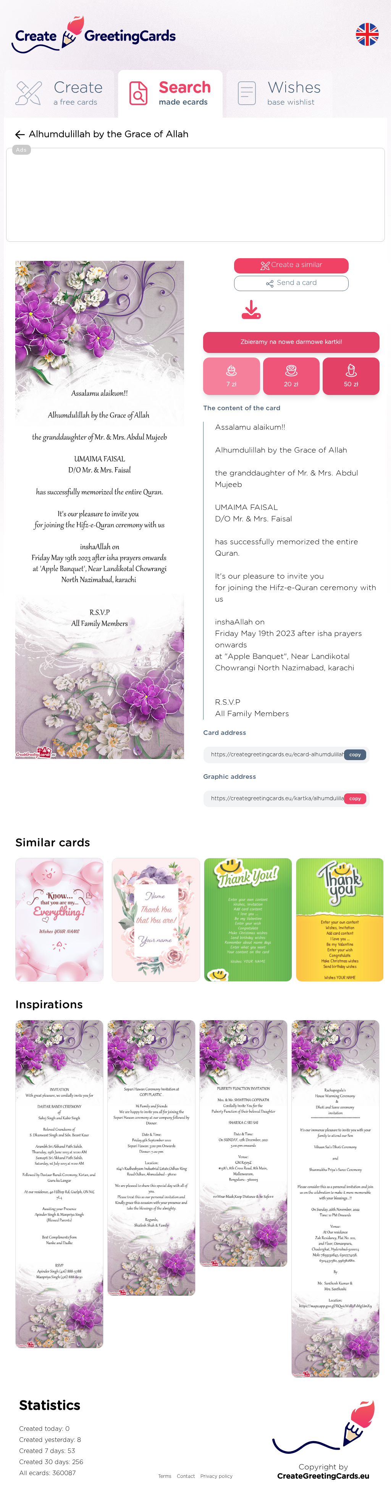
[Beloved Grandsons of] (61, 1185)
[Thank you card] (158, 920)
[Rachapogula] (337, 1199)
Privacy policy (216, 1476)
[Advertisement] (195, 195)
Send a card (297, 283)
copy (355, 754)
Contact (186, 1476)
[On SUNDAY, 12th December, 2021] (245, 1144)
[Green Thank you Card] (250, 920)
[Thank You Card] (342, 920)
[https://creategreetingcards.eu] (177, 35)
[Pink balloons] (61, 920)
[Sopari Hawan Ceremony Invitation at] (153, 1158)
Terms (164, 1476)
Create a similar (296, 265)
